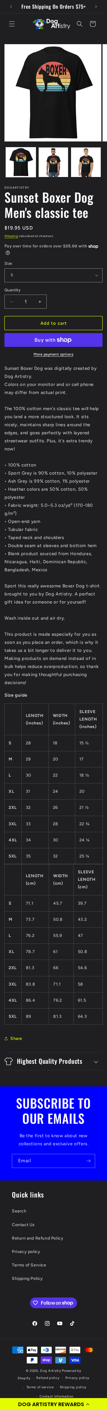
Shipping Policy (27, 1278)
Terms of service (40, 1387)
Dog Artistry (50, 1371)
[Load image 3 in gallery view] (86, 162)
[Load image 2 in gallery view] (53, 162)
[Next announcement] (96, 6)
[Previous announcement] (11, 6)
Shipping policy (73, 1387)
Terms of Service (29, 1265)
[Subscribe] (88, 1161)
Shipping (11, 236)
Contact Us (23, 1224)
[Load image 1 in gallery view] (21, 162)
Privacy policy (26, 1251)
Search (19, 1211)
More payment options (53, 354)
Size (8, 263)
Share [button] (16, 1038)
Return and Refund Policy (37, 1238)
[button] (53, 1404)
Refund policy (47, 1378)
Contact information (56, 1396)
